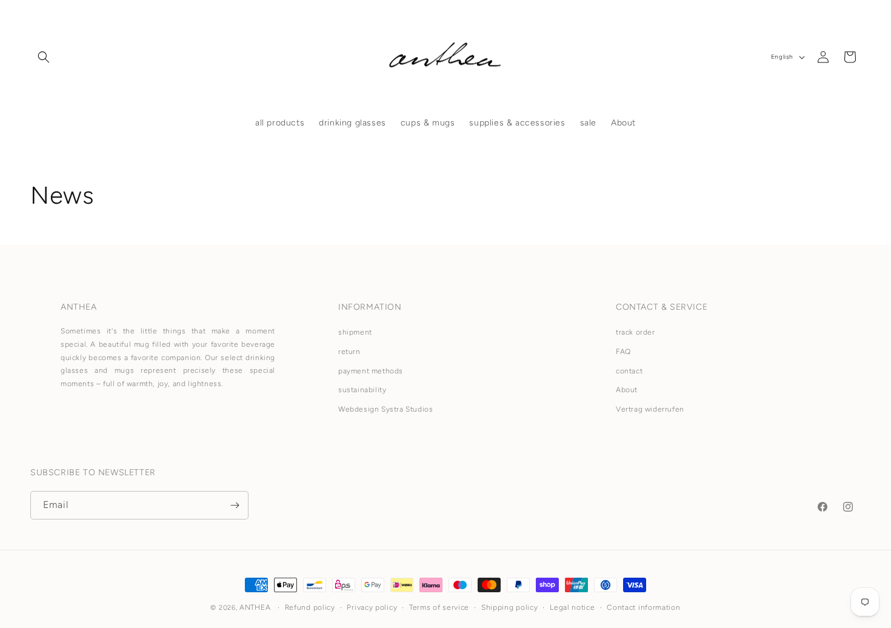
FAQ (623, 351)
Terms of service (439, 607)
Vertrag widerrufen (650, 409)
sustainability (362, 390)
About (627, 390)
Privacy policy (372, 607)
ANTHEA (254, 607)
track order (635, 332)
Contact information (643, 607)
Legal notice (572, 607)
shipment (355, 332)
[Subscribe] (234, 505)
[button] (43, 57)
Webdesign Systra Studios (385, 409)
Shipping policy (509, 607)
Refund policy (310, 607)
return (349, 351)
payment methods (370, 371)
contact (629, 371)
